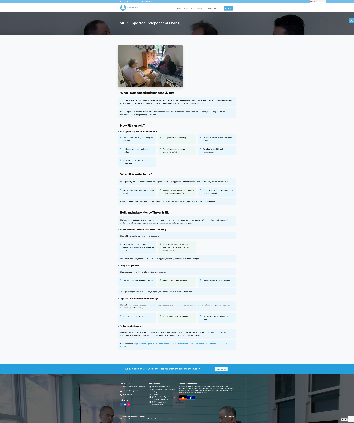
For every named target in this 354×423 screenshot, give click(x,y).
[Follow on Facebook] (121, 404)
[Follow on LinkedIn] (125, 404)
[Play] (342, 419)
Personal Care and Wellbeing (161, 386)
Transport (155, 394)
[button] (351, 20)
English (315, 1)
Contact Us (221, 369)
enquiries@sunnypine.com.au (132, 391)
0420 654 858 (127, 395)
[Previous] (345, 419)
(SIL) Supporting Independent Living (163, 397)
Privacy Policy (229, 416)
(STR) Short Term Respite (160, 399)
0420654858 (147, 1)
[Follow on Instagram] (128, 404)
